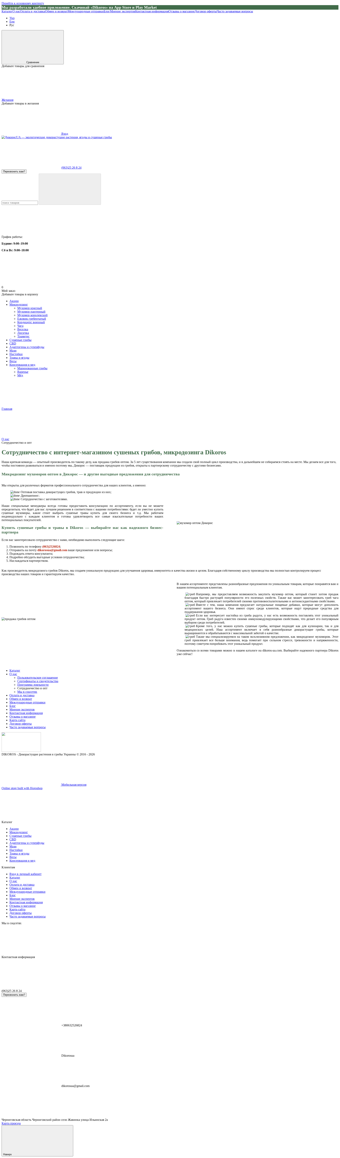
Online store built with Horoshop (22, 788)
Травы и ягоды (19, 357)
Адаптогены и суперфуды (26, 347)
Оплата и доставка (32, 11)
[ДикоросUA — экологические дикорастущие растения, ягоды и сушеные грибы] (21, 750)
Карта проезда (11, 1123)
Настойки (16, 354)
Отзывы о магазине (181, 11)
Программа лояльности (33, 684)
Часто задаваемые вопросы (235, 11)
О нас (16, 11)
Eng (12, 21)
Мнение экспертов (122, 11)
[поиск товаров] (70, 189)
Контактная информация (151, 11)
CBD (12, 343)
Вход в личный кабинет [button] (25, 874)
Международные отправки (86, 11)
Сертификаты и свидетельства (37, 681)
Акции (14, 301)
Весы (13, 361)
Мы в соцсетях (27, 691)
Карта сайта (17, 720)
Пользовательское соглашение (37, 677)
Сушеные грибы (20, 340)
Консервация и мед (22, 364)
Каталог (7, 11)
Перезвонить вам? (14, 171)
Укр (12, 18)
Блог (107, 11)
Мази (13, 350)
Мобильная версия (73, 784)
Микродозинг (18, 304)
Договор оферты (206, 11)
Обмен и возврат (56, 11)
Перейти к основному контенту (23, 3)
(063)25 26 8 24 (71, 167)
